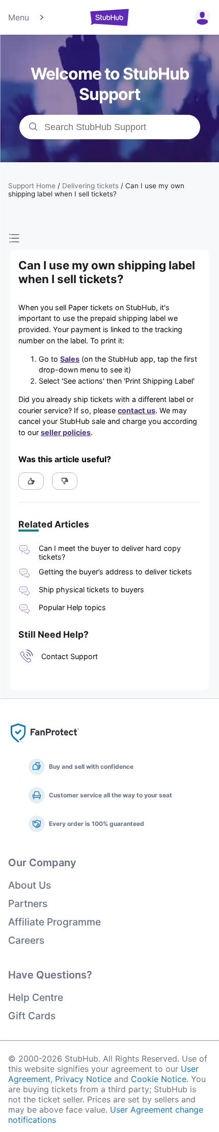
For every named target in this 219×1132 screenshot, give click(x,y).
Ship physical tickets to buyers (92, 589)
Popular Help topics (72, 607)
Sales (69, 359)
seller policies (66, 432)
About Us (29, 885)
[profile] (200, 17)
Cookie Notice (158, 1079)
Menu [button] (18, 17)
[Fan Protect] (44, 745)
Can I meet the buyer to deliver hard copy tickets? (110, 552)
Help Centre (35, 997)
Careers (26, 940)
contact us (136, 410)
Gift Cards (32, 1016)
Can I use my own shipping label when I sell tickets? (96, 190)
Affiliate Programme (54, 922)
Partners (27, 903)
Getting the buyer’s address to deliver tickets (115, 571)
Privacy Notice (83, 1079)
